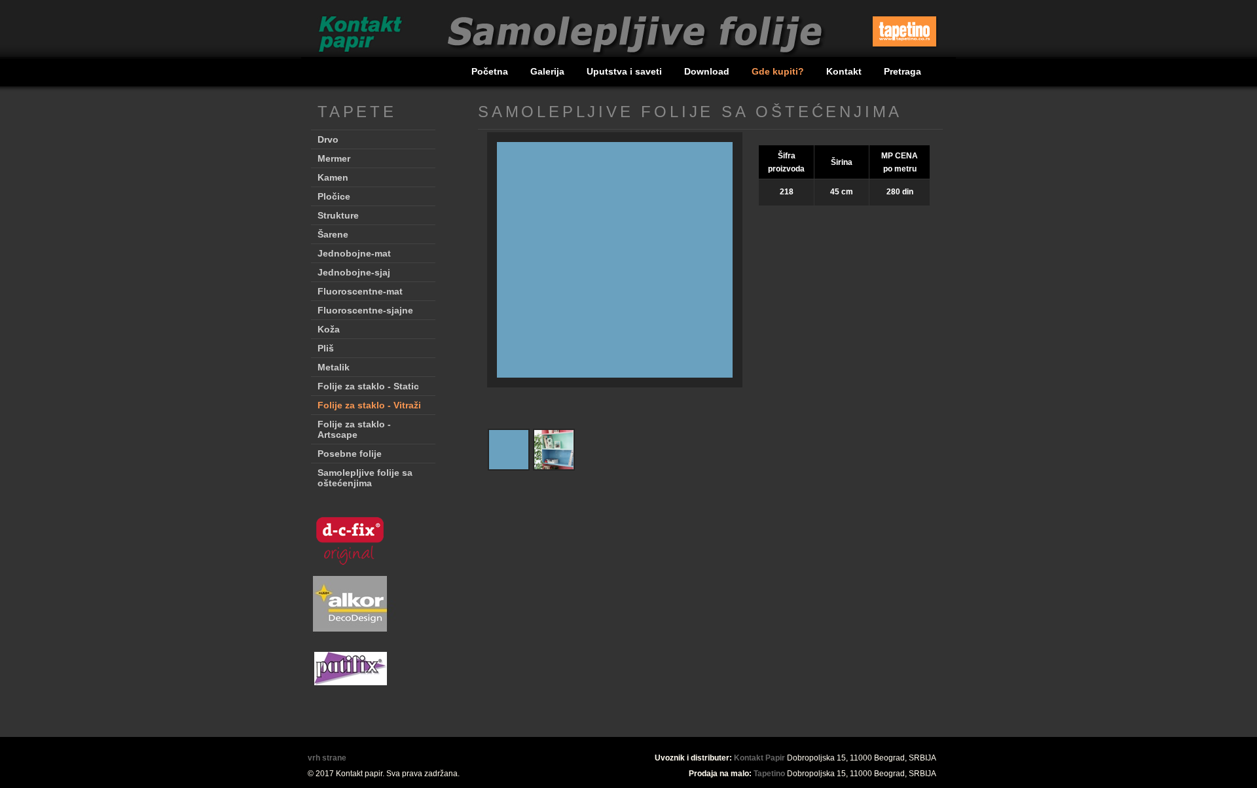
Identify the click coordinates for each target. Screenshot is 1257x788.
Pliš (326, 348)
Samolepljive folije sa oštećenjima (365, 477)
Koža (329, 329)
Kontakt (845, 71)
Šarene (333, 234)
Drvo (328, 139)
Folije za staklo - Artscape (354, 429)
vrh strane (327, 757)
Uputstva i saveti (626, 71)
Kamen (333, 177)
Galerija (548, 71)
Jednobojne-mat (354, 253)
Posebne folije (350, 453)
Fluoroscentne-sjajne (365, 310)
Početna (491, 71)
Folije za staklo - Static (368, 386)
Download (708, 71)
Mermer (334, 158)
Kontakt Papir (759, 757)
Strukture (338, 215)
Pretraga (902, 71)
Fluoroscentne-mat (360, 291)
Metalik (334, 367)
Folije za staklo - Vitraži (369, 405)
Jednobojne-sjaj (354, 272)
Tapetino (769, 773)
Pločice (334, 196)
